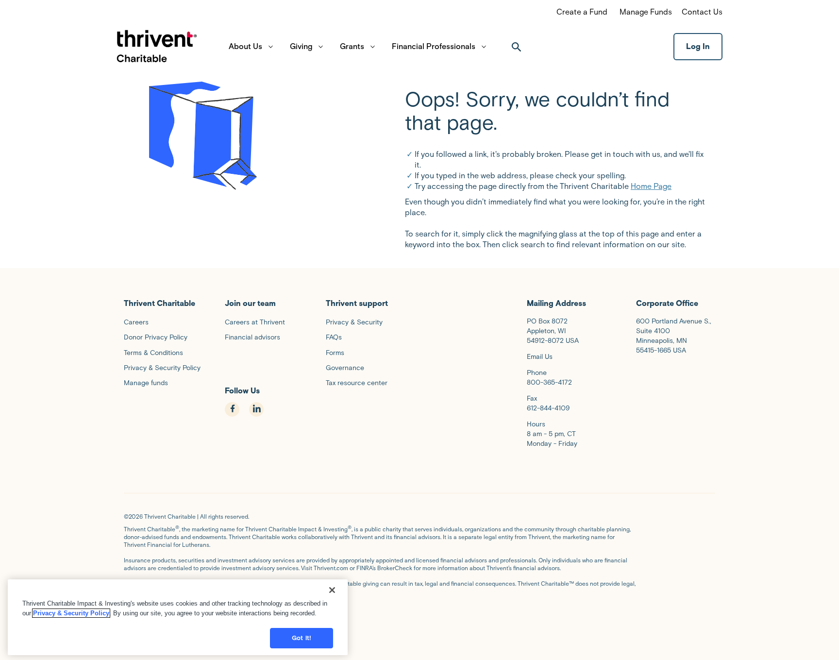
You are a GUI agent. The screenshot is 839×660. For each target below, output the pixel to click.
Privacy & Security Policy (71, 613)
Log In (698, 46)
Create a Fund (581, 12)
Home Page (651, 186)
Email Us (540, 357)
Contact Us (702, 12)
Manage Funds (646, 12)
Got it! (301, 638)
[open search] (516, 46)
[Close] (332, 590)
